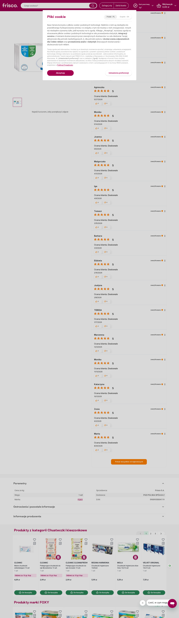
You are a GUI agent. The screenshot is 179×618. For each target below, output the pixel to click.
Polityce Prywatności (65, 65)
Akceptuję (60, 73)
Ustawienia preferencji (119, 73)
